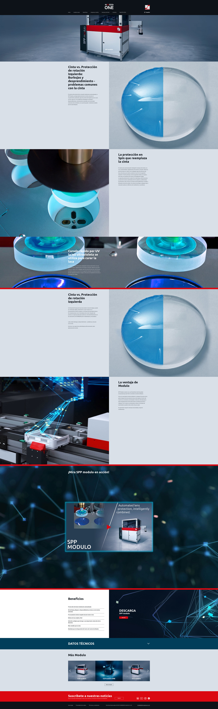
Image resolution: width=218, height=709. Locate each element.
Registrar (119, 698)
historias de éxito (105, 12)
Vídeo (119, 55)
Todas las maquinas (109, 684)
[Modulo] (109, 6)
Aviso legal (70, 705)
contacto (114, 12)
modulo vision (77, 12)
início (69, 12)
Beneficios (109, 55)
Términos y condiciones (94, 705)
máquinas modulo (95, 12)
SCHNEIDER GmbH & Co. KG (143, 705)
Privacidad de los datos (81, 705)
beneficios (85, 12)
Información (99, 55)
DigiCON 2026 (123, 12)
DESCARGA (123, 617)
